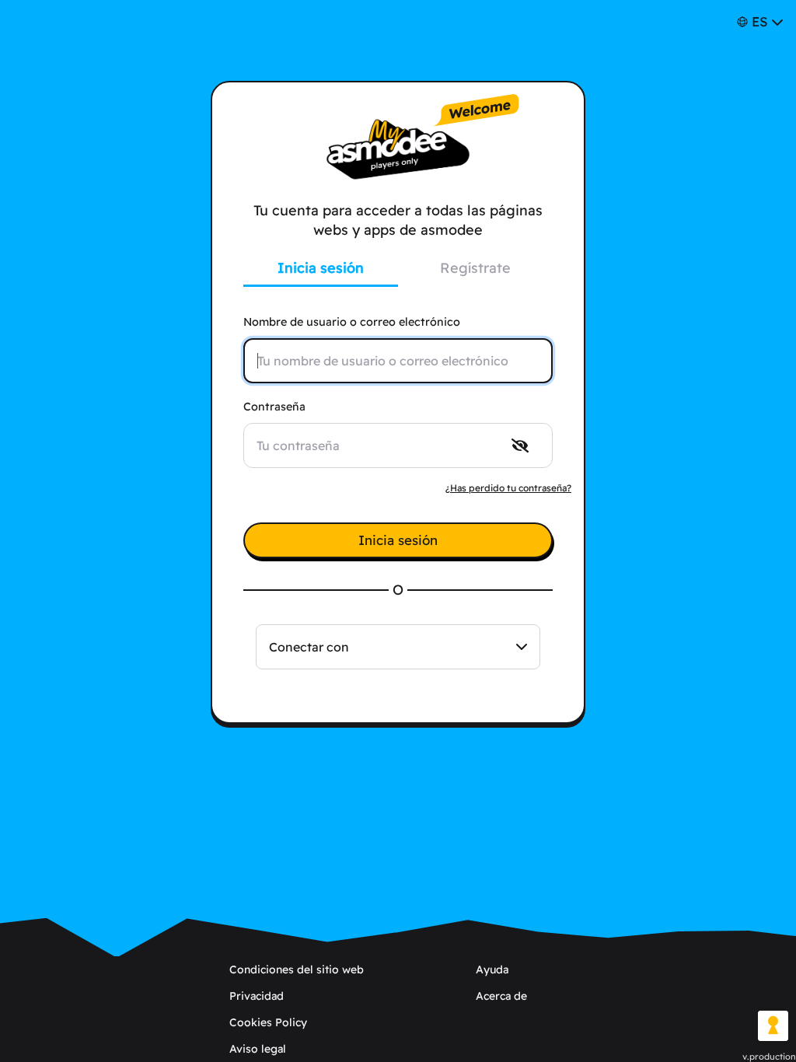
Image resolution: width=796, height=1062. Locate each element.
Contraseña (274, 407)
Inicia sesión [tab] (321, 268)
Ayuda (492, 969)
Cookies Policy (268, 1022)
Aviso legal (257, 1049)
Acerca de (501, 996)
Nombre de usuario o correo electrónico (351, 322)
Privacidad (256, 996)
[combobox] (398, 646)
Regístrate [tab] (475, 268)
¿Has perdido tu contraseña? (508, 488)
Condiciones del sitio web (296, 969)
